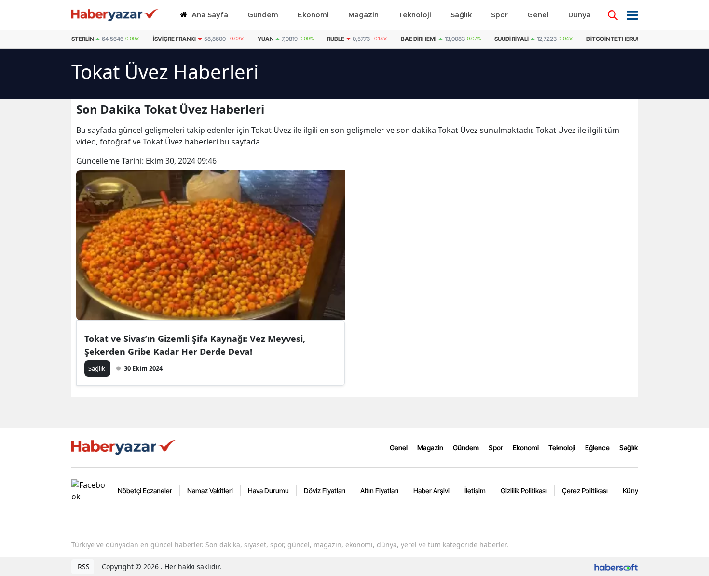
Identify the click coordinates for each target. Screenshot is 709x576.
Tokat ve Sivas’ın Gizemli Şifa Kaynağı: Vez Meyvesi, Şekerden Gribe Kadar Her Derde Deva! (194, 345)
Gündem (466, 448)
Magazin (430, 448)
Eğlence (597, 448)
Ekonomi (526, 448)
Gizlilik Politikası (524, 490)
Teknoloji (561, 448)
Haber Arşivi (431, 490)
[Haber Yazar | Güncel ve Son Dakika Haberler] (124, 447)
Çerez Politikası (585, 490)
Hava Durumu (268, 490)
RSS (83, 566)
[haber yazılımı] (616, 567)
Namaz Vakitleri (210, 490)
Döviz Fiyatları (324, 490)
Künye (632, 490)
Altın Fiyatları (379, 490)
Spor (496, 448)
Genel (399, 448)
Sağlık (628, 448)
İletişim (475, 490)
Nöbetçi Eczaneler (145, 490)
